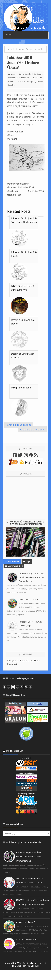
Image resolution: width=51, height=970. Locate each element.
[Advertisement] (27, 436)
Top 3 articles (13, 561)
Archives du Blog (15, 565)
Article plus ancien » (32, 429)
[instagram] (26, 455)
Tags (28, 561)
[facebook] (15, 455)
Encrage (30, 81)
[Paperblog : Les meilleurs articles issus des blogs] (37, 703)
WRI (28, 724)
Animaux (21, 81)
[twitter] (20, 455)
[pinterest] (31, 455)
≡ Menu (8, 34)
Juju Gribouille (33, 965)
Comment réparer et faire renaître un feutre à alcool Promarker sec (26, 523)
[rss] (36, 455)
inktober (11, 85)
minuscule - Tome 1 (28, 599)
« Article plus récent (19, 424)
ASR (24, 724)
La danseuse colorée (26, 939)
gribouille (39, 81)
